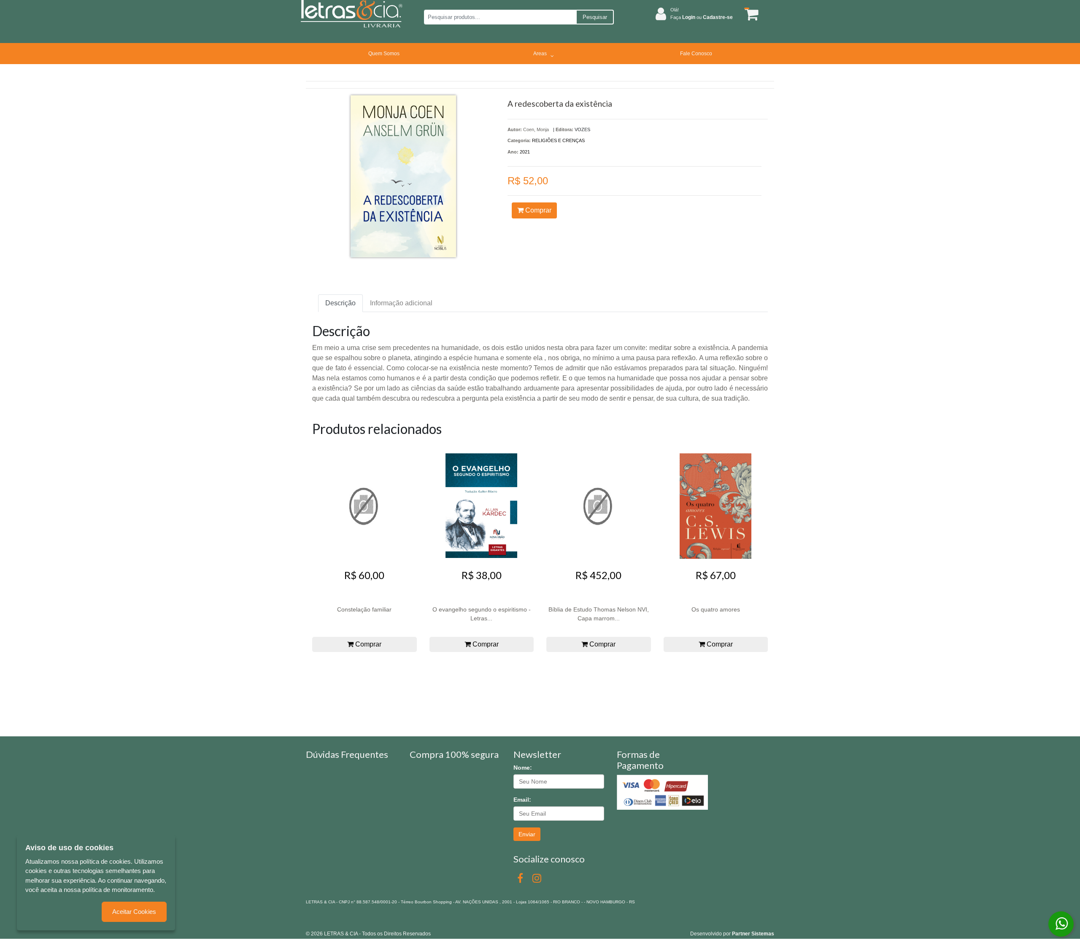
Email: (522, 799)
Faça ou (701, 17)
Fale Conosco (696, 54)
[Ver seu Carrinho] (750, 14)
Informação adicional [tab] (401, 303)
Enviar (526, 834)
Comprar (537, 210)
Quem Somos (384, 54)
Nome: (522, 767)
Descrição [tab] (340, 303)
